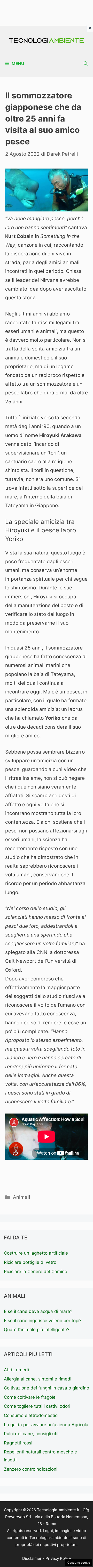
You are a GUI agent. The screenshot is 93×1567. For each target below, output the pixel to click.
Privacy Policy (58, 1558)
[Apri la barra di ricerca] (86, 63)
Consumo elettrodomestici (31, 1415)
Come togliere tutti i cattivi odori (37, 1406)
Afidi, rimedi (16, 1369)
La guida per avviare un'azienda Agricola (46, 1424)
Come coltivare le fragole (30, 1397)
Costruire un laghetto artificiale (36, 1253)
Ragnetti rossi (18, 1442)
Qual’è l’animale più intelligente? (36, 1329)
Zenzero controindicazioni (30, 1469)
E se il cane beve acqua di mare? (38, 1311)
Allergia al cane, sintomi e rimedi (37, 1378)
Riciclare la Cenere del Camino (35, 1271)
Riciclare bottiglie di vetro (30, 1262)
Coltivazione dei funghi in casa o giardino (46, 1387)
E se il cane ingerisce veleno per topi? (43, 1320)
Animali (21, 1197)
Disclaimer (32, 1558)
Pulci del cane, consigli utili (31, 1433)
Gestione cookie (78, 1562)
